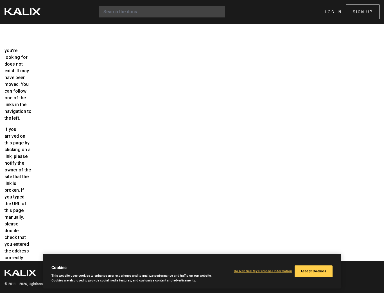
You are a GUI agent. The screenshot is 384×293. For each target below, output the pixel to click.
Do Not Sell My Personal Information (263, 271)
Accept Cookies (314, 271)
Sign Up (363, 11)
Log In (333, 11)
